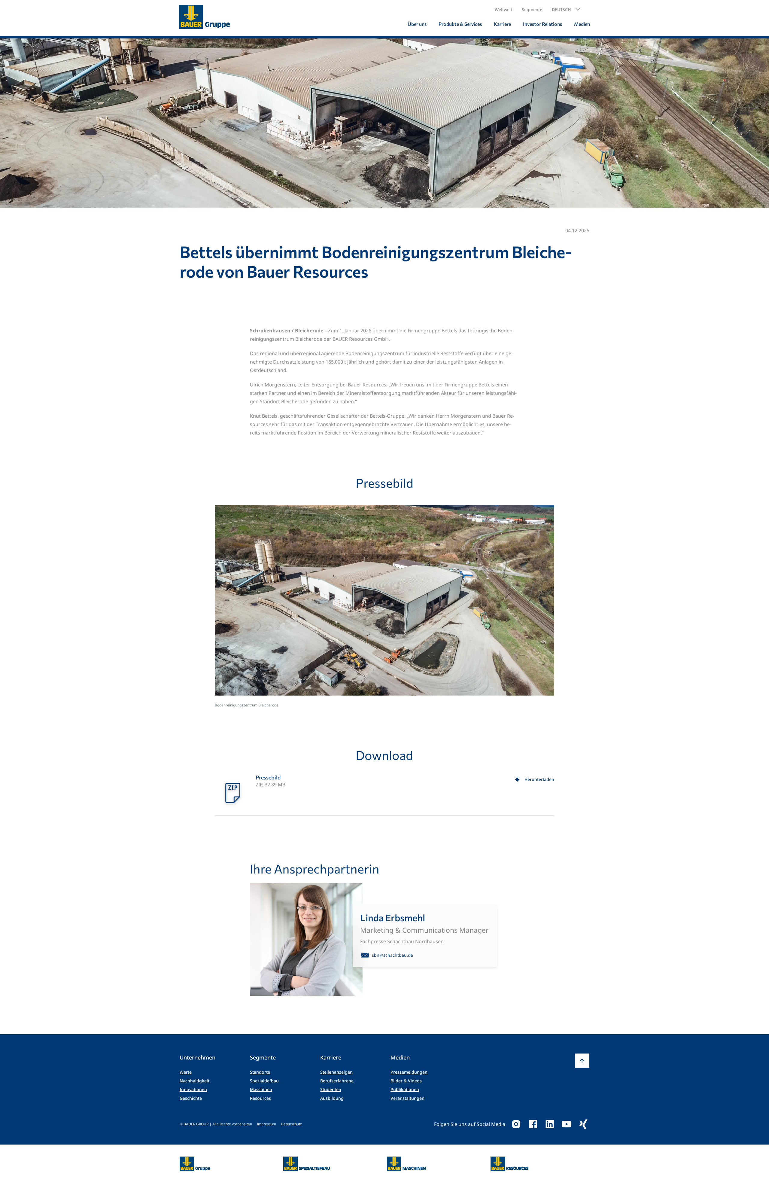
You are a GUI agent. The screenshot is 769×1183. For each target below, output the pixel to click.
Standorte (260, 1072)
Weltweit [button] (503, 9)
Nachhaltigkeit (194, 1081)
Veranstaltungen (407, 1098)
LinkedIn (550, 1124)
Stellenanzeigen (336, 1072)
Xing (583, 1124)
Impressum (266, 1124)
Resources (260, 1098)
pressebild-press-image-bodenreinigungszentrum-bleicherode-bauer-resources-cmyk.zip (384, 792)
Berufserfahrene (337, 1081)
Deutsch (561, 9)
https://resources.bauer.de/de (509, 1160)
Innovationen (193, 1089)
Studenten (330, 1089)
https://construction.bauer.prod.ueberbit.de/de (306, 1160)
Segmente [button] (532, 9)
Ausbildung (332, 1098)
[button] (566, 9)
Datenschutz (291, 1124)
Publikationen (405, 1089)
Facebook (533, 1124)
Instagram (516, 1124)
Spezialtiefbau (264, 1081)
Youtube (567, 1124)
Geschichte (191, 1098)
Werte (186, 1072)
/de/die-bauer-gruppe (188, 1164)
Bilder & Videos (406, 1081)
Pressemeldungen (409, 1072)
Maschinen (261, 1089)
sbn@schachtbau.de (392, 955)
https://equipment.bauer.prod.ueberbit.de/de (406, 1160)
